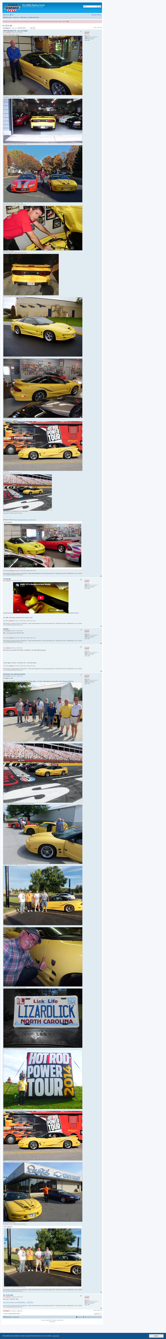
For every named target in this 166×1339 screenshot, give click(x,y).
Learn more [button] (55, 1336)
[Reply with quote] (81, 31)
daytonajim (87, 32)
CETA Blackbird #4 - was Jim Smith (15, 31)
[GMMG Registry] (12, 8)
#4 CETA (5, 629)
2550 (88, 35)
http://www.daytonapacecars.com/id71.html (25, 519)
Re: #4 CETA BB (8, 1295)
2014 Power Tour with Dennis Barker (14, 674)
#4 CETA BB (7, 26)
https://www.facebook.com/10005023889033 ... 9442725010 (18, 1302)
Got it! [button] (156, 1336)
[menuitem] (11, 15)
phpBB (47, 1320)
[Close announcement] (100, 21)
